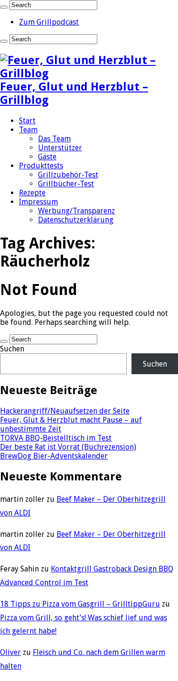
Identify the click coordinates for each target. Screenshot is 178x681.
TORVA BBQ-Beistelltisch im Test (56, 437)
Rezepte (32, 192)
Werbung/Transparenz (76, 210)
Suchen (12, 348)
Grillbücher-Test (66, 183)
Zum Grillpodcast (49, 22)
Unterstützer (60, 147)
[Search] (4, 7)
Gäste (47, 156)
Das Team (54, 138)
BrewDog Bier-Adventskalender (54, 455)
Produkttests (41, 165)
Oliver (10, 652)
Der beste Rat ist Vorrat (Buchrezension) (68, 446)
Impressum (38, 201)
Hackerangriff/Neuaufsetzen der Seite (65, 410)
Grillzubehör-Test (68, 174)
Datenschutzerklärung (75, 219)
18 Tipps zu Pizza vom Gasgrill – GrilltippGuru (80, 603)
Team (28, 129)
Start (27, 120)
